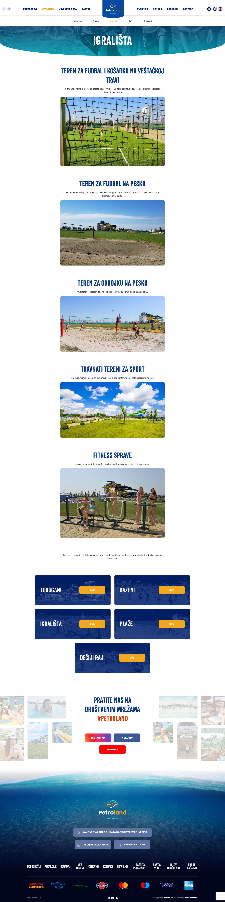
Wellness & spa (68, 9)
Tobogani (77, 21)
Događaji (172, 9)
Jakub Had (168, 898)
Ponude (157, 9)
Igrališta (113, 21)
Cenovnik (93, 866)
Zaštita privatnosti (140, 866)
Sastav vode (157, 866)
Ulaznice (142, 9)
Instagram (98, 737)
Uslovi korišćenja (173, 866)
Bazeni (96, 21)
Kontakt (188, 9)
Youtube (112, 749)
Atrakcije (48, 9)
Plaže (130, 21)
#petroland (112, 718)
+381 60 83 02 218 (135, 844)
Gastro (86, 9)
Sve (92, 590)
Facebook (126, 737)
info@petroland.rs (95, 844)
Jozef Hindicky (191, 898)
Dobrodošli (30, 9)
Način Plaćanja (191, 866)
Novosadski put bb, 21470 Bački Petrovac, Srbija (114, 832)
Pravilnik (122, 866)
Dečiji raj (147, 21)
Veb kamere (80, 866)
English (220, 9)
